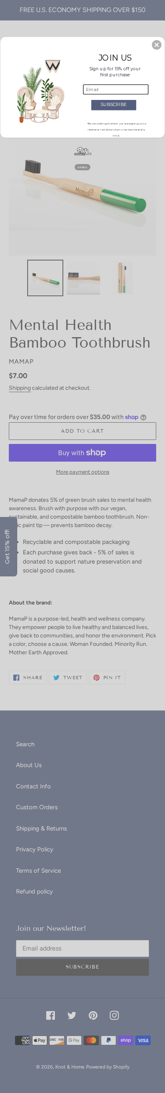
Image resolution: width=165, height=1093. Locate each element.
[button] (156, 44)
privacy (82, 167)
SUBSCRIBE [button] (114, 104)
